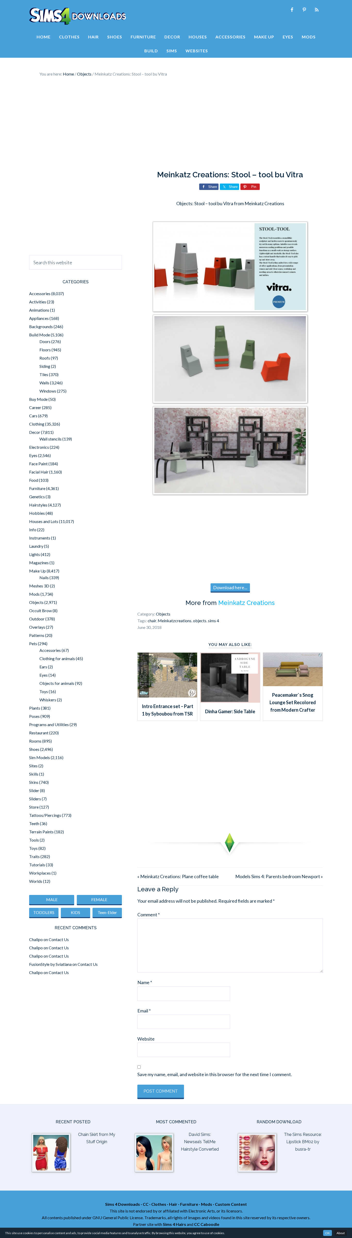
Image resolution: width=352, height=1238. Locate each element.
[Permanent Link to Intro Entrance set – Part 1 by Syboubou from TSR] (167, 696)
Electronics (39, 447)
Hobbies (37, 513)
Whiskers (47, 699)
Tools (34, 839)
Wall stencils (50, 438)
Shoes (34, 749)
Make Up (37, 570)
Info (32, 529)
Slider (34, 790)
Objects (163, 613)
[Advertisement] (176, 124)
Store (34, 806)
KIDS (75, 912)
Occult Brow (40, 610)
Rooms (35, 740)
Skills (33, 773)
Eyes (33, 455)
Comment (148, 914)
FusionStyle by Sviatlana (50, 964)
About (341, 1233)
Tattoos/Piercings (45, 815)
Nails (44, 577)
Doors (45, 341)
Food (33, 480)
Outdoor (37, 618)
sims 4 (213, 620)
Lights (34, 554)
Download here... (230, 587)
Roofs (44, 357)
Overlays (37, 627)
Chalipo (36, 939)
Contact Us (59, 939)
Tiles (43, 374)
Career (35, 407)
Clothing (36, 423)
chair (152, 620)
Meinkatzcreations (174, 620)
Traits (34, 856)
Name (144, 982)
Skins (33, 782)
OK (327, 1233)
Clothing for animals (57, 658)
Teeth (34, 823)
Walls (44, 382)
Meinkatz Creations (246, 602)
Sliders (35, 798)
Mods (34, 594)
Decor (34, 432)
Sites (33, 765)
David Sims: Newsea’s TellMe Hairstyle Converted (200, 1142)
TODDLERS (43, 912)
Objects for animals (56, 683)
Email (144, 1010)
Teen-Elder (107, 912)
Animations (39, 310)
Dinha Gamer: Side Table (230, 711)
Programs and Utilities (49, 724)
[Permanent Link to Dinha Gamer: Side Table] (230, 701)
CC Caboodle (206, 1224)
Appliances (39, 318)
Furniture (37, 488)
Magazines (39, 562)
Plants (34, 707)
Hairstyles (38, 504)
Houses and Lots (43, 521)
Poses (34, 716)
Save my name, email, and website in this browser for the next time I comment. (214, 1074)
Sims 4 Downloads (77, 16)
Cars (33, 415)
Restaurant (38, 732)
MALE (51, 899)
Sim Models (39, 757)
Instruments (39, 537)
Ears (43, 666)
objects (199, 620)
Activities (37, 301)
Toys (43, 691)
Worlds (35, 881)
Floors (45, 349)
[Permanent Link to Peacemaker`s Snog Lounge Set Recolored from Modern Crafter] (293, 684)
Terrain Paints (41, 831)
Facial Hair (38, 471)
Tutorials (37, 864)
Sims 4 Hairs (174, 1224)
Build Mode (39, 334)
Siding (44, 366)
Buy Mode (38, 399)
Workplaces (40, 872)
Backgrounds (41, 326)
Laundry (36, 546)
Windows (47, 390)
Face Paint (38, 463)
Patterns (36, 635)
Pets (33, 643)
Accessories (40, 293)
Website (146, 1039)
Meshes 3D (39, 585)
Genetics (37, 496)
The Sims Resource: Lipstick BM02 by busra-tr (303, 1142)
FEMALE (99, 899)
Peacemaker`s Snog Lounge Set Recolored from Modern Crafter (293, 702)
